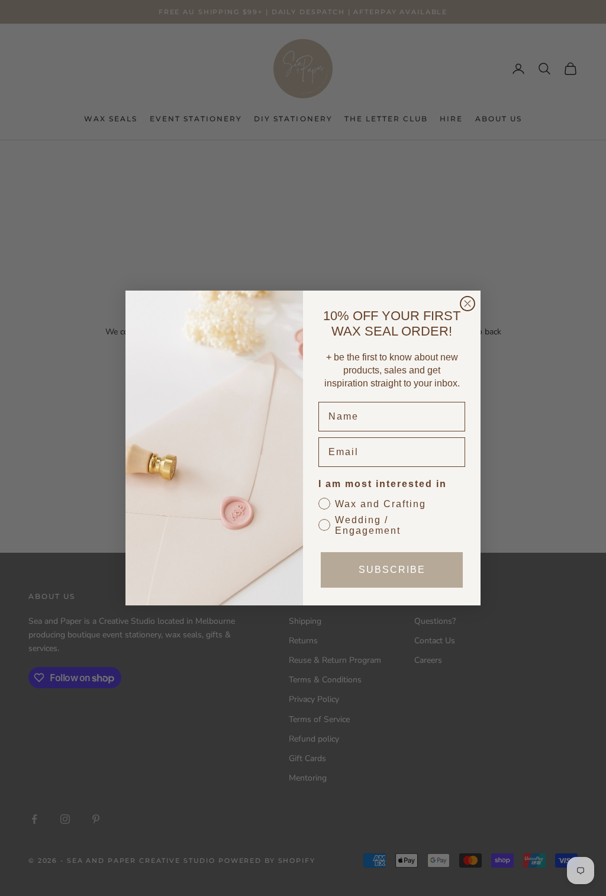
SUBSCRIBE (392, 570)
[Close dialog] (467, 303)
